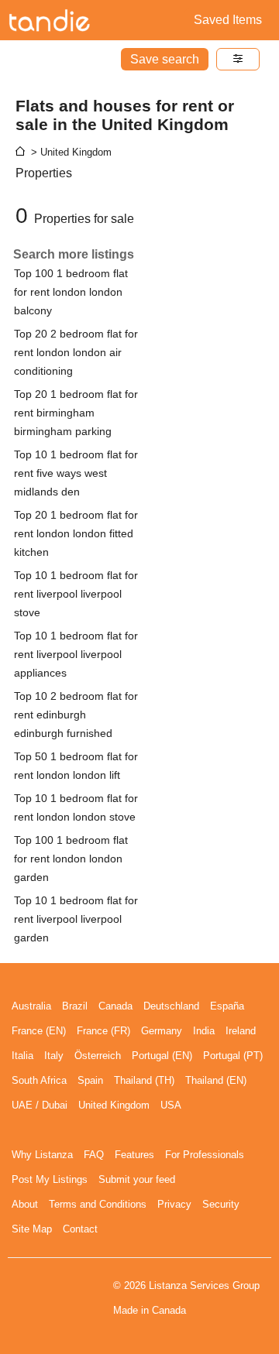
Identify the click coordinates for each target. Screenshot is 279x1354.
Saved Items (228, 19)
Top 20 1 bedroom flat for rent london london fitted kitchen (76, 533)
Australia (31, 1006)
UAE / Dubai (39, 1105)
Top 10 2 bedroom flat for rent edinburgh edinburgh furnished (76, 714)
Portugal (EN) (162, 1055)
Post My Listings (50, 1179)
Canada (115, 1006)
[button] (238, 59)
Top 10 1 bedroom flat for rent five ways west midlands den (76, 473)
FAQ (94, 1154)
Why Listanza (42, 1154)
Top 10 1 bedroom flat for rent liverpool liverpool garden (76, 919)
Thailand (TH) (144, 1080)
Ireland (241, 1031)
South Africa (39, 1080)
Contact (80, 1229)
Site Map (32, 1229)
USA (170, 1105)
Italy (54, 1055)
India (204, 1031)
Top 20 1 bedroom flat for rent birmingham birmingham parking (76, 412)
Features (134, 1154)
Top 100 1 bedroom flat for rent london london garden (71, 858)
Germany (161, 1031)
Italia (22, 1055)
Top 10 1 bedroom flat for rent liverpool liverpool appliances (76, 654)
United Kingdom (114, 1105)
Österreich (97, 1055)
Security (220, 1204)
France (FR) (103, 1031)
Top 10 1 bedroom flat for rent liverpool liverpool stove (76, 594)
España (227, 1006)
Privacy (174, 1204)
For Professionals (204, 1154)
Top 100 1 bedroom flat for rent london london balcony (71, 292)
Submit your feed (136, 1179)
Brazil (75, 1006)
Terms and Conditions (97, 1204)
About (25, 1204)
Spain (90, 1080)
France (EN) (39, 1031)
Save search (164, 59)
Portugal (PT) (233, 1055)
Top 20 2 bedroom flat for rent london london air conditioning (76, 352)
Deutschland (171, 1006)
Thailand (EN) (215, 1080)
